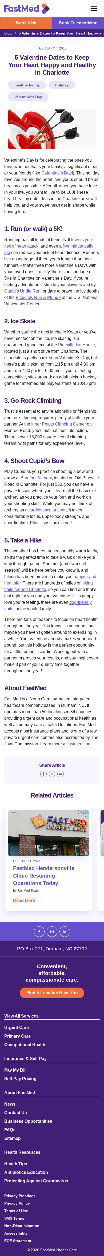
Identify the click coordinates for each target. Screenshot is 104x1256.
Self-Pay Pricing (20, 1079)
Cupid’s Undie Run (22, 291)
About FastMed (19, 1093)
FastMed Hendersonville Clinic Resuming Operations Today (43, 875)
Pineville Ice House (76, 345)
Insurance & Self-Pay (25, 1059)
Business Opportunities (28, 1121)
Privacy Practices (19, 1196)
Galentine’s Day (56, 173)
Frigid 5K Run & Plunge (38, 297)
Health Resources (22, 1152)
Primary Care (17, 1036)
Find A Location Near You (52, 993)
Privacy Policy (17, 1203)
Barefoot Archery (36, 478)
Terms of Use (16, 1211)
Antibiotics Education (26, 1172)
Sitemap (12, 1138)
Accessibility (16, 1233)
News (9, 1104)
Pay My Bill (15, 1070)
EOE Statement (17, 1241)
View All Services (21, 1016)
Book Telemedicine (78, 23)
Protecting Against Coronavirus (36, 1181)
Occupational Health (24, 1045)
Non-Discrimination (21, 1226)
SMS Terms (14, 1218)
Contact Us (15, 1113)
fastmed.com (79, 744)
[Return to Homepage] (27, 8)
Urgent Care (16, 1028)
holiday (62, 85)
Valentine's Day (28, 97)
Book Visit (26, 23)
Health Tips (15, 1164)
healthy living (26, 85)
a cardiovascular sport (46, 510)
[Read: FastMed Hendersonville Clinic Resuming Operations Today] (48, 833)
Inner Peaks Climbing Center (58, 424)
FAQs (9, 1130)
